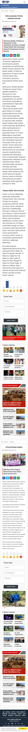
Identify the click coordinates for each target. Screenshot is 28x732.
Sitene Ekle (18, 726)
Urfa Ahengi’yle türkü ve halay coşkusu (8, 623)
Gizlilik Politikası (10, 726)
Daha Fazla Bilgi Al (23, 730)
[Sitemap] (22, 723)
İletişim (23, 726)
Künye (4, 726)
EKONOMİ (4, 713)
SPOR (24, 713)
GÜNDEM (11, 441)
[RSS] (18, 723)
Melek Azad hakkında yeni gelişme (19, 379)
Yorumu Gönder (11, 320)
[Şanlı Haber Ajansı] (5, 2)
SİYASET (5, 715)
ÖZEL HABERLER (21, 712)
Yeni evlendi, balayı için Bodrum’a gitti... (11, 7)
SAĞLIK (20, 713)
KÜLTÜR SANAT (12, 713)
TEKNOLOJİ (18, 715)
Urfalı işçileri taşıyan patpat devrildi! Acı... (19, 623)
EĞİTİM (13, 712)
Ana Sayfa (5, 10)
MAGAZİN (11, 10)
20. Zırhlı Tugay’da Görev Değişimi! (19, 634)
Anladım (22, 728)
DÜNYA (23, 715)
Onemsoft (16, 721)
